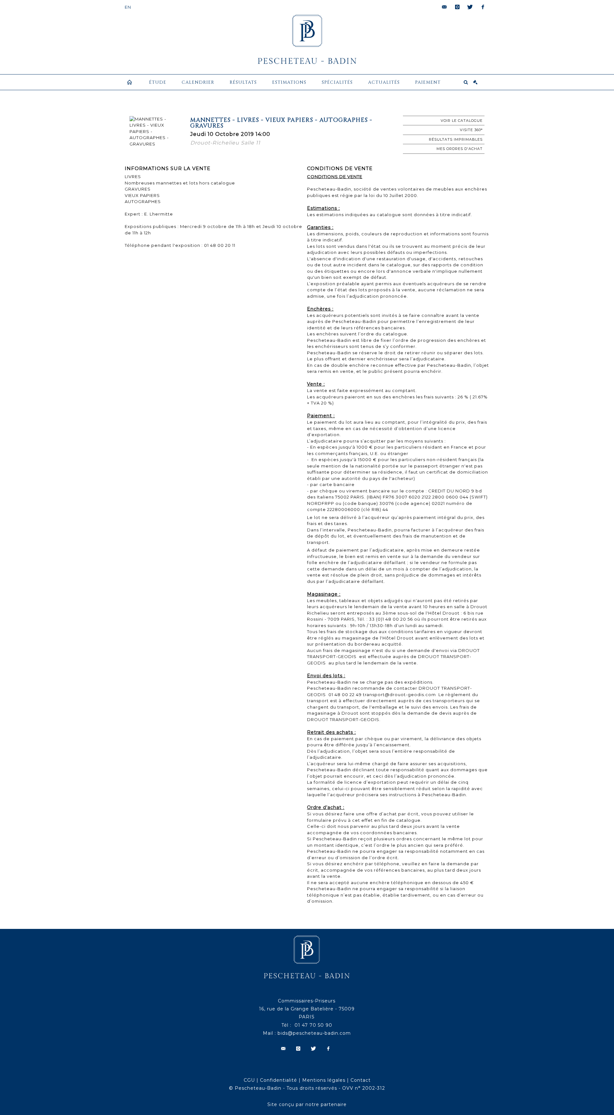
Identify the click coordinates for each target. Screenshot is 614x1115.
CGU (249, 1080)
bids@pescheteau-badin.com (314, 1033)
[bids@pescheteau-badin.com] (444, 7)
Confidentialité (278, 1080)
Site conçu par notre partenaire (307, 1104)
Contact (360, 1080)
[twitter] (470, 7)
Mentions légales (323, 1080)
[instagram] (457, 7)
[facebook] (482, 7)
